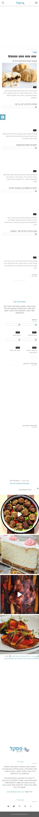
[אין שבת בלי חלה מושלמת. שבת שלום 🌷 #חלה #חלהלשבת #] (19, 674)
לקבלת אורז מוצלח (15, 350)
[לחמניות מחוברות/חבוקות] (19, 159)
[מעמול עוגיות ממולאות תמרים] (19, 75)
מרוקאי (27, 56)
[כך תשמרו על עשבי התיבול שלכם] (30, 343)
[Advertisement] (19, 26)
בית (36, 49)
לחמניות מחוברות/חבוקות (26, 144)
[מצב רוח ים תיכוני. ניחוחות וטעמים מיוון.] (19, 634)
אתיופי (33, 56)
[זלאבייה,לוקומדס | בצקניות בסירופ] (19, 202)
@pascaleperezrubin (19, 483)
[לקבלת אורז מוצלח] (13, 343)
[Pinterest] (19, 806)
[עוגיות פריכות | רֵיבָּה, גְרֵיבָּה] (19, 118)
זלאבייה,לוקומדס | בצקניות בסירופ (23, 188)
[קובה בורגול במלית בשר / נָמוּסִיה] (19, 245)
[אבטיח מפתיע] (13, 328)
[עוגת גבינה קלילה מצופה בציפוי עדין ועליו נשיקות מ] (19, 554)
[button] (2, 117)
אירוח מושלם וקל (32, 335)
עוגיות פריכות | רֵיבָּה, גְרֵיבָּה (26, 104)
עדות (32, 49)
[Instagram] (25, 806)
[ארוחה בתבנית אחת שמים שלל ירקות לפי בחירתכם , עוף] (19, 594)
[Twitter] (14, 806)
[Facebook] (31, 806)
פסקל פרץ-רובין (19, 301)
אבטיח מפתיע (16, 335)
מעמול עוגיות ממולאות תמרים (24, 61)
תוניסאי (21, 56)
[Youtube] (8, 806)
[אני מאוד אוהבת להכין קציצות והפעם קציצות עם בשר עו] (19, 514)
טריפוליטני (14, 56)
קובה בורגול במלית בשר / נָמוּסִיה (24, 231)
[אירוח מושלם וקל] (30, 328)
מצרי (35, 87)
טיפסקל (34, 332)
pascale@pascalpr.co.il (15, 791)
